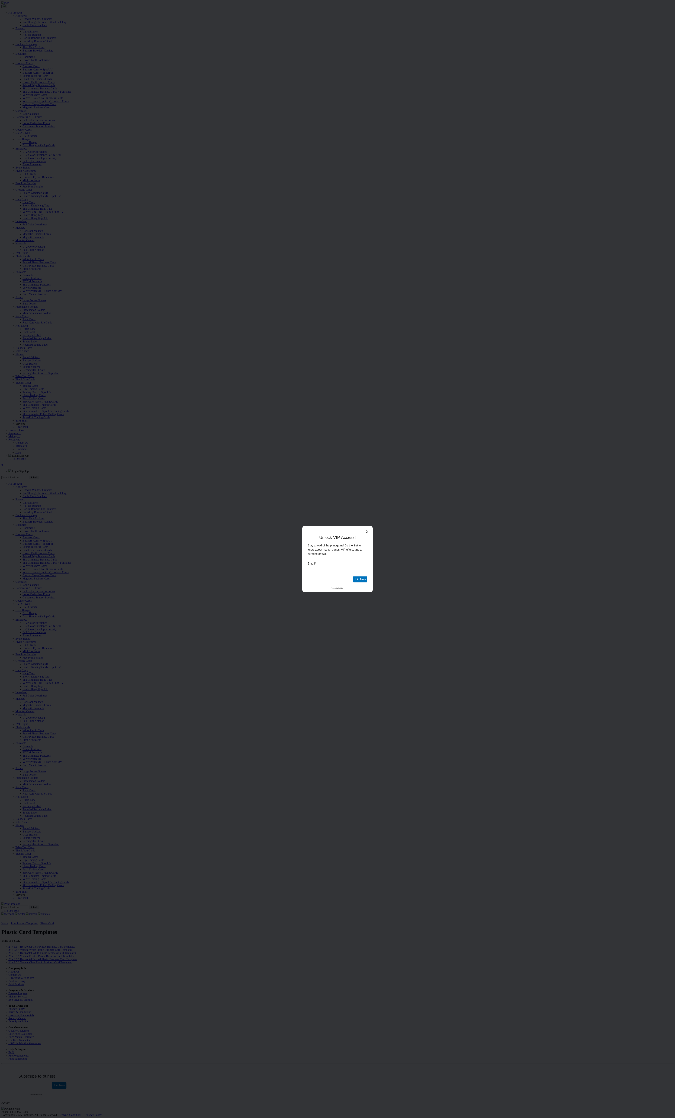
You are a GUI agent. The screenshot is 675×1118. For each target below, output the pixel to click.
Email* (312, 563)
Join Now (360, 579)
